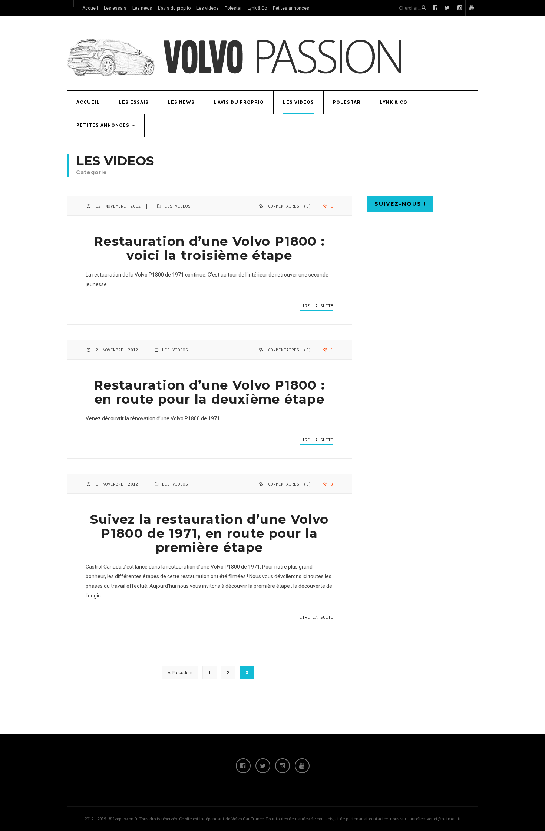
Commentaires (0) (289, 206)
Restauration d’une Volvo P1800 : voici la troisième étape (209, 248)
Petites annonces (291, 8)
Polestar (233, 8)
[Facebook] (243, 765)
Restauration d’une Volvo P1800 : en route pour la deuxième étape (209, 392)
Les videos (207, 8)
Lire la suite (316, 305)
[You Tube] (302, 765)
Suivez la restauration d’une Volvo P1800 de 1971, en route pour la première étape (209, 533)
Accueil (90, 8)
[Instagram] (282, 765)
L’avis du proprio (174, 8)
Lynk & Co (257, 8)
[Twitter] (262, 765)
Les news (142, 8)
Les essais (115, 8)
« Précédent (180, 672)
